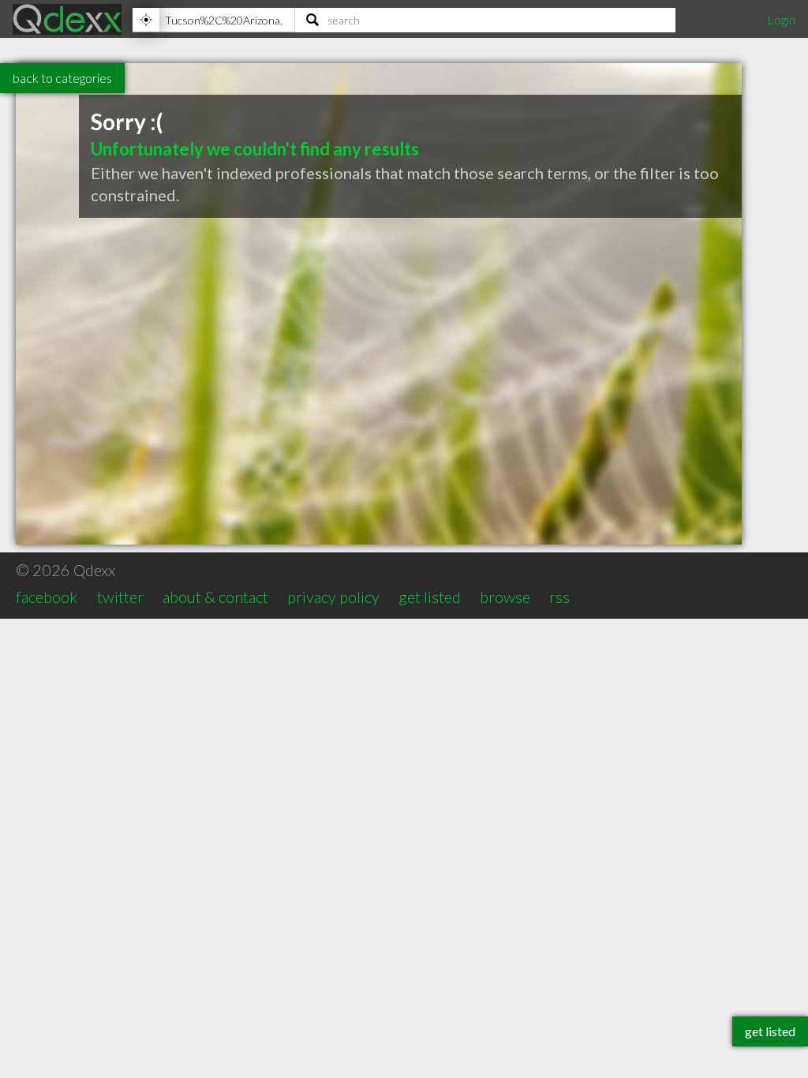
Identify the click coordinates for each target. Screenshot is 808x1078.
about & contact (215, 596)
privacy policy (333, 596)
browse (505, 596)
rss (559, 596)
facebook (46, 596)
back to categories (62, 77)
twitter (120, 596)
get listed (429, 596)
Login (781, 19)
